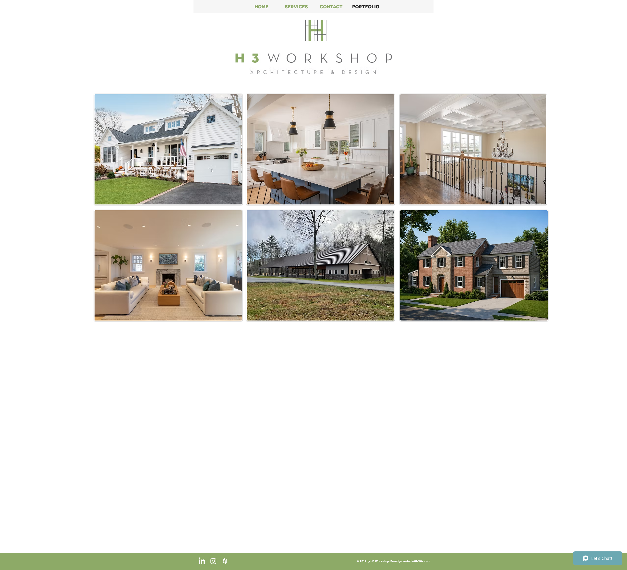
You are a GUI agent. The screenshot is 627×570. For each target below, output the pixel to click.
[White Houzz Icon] (225, 561)
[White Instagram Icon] (213, 561)
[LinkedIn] (202, 561)
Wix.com (424, 561)
